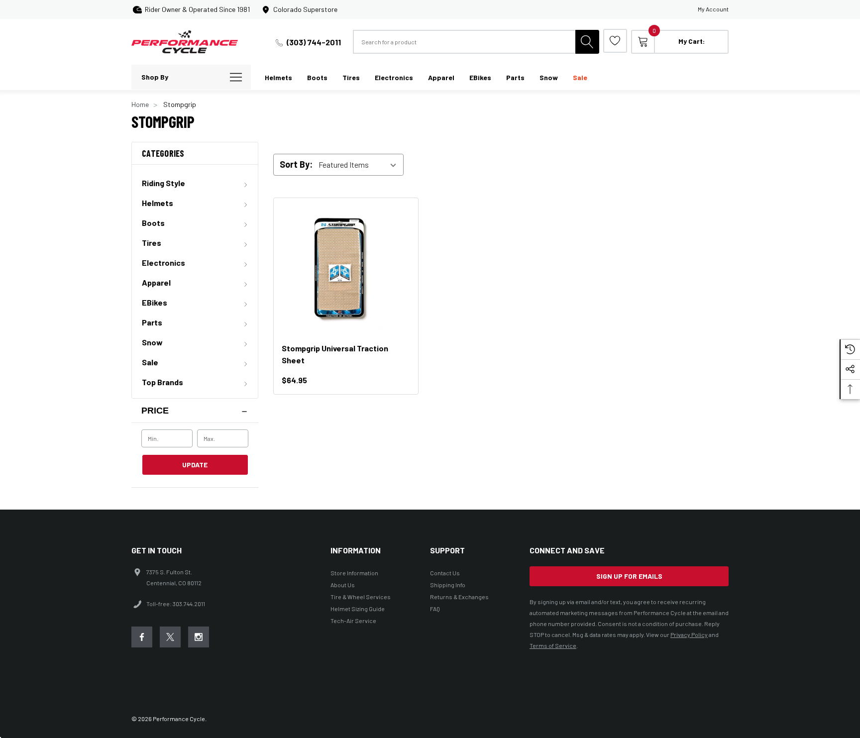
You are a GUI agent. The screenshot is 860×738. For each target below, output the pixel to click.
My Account (713, 8)
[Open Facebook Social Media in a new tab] (141, 637)
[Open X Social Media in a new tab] (170, 637)
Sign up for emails (629, 576)
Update (195, 464)
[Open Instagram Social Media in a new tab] (198, 637)
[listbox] (360, 164)
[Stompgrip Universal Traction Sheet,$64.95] (346, 270)
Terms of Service (553, 645)
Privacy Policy (689, 634)
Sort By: (296, 164)
